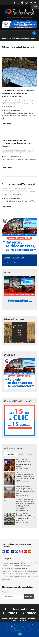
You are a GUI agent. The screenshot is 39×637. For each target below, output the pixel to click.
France (16, 100)
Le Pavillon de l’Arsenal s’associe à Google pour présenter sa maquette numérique (19, 93)
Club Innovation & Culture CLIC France (19, 611)
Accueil (5, 618)
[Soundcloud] (34, 2)
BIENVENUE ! (13, 618)
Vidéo (29, 150)
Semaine (21, 454)
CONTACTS (22, 621)
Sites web (13, 192)
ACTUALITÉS (6, 100)
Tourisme (22, 192)
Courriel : (5, 592)
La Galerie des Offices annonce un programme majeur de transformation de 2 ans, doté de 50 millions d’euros (25, 489)
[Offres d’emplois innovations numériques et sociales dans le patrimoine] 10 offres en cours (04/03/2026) (25, 516)
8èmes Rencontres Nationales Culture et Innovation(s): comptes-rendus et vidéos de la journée (24, 462)
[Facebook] (22, 2)
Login (35, 6)
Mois (30, 454)
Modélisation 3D (7, 150)
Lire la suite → (8, 124)
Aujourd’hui (10, 454)
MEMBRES (31, 618)
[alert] (20, 263)
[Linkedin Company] (13, 2)
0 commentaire (24, 153)
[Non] (37, 630)
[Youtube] (30, 2)
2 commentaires (10, 106)
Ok (20, 634)
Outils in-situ (16, 104)
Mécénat (5, 104)
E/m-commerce (19, 188)
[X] (18, 2)
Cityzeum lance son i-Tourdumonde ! (19, 184)
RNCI (14, 621)
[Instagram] (26, 2)
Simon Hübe (15, 153)
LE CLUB (23, 618)
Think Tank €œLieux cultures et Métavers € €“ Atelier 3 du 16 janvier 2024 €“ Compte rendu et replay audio (25, 476)
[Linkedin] (7, 551)
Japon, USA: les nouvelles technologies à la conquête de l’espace (17, 143)
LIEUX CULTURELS (28, 100)
